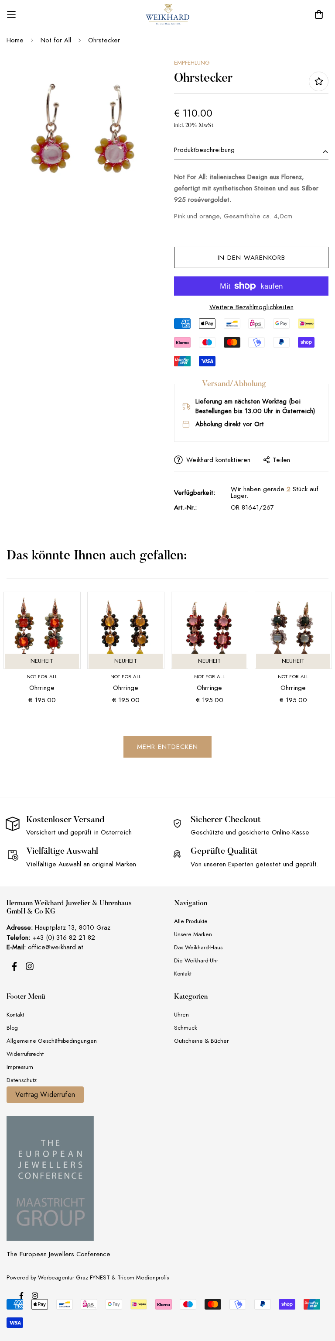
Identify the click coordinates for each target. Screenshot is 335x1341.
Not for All (56, 40)
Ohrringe (42, 687)
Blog (12, 1028)
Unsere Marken (193, 934)
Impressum (20, 1067)
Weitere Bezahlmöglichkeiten (251, 307)
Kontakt (182, 973)
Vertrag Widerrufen (45, 1095)
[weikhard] (167, 14)
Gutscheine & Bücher (201, 1041)
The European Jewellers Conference (58, 1254)
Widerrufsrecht (25, 1054)
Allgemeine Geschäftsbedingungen (52, 1041)
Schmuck (185, 1028)
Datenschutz (22, 1080)
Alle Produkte (191, 921)
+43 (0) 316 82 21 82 (63, 937)
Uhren (181, 1014)
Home (15, 40)
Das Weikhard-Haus (198, 947)
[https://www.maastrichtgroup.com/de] (50, 1178)
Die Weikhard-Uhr (196, 960)
